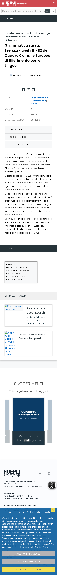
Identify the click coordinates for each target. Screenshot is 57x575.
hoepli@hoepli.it (31, 498)
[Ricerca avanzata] (53, 11)
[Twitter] (33, 89)
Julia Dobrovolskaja (38, 33)
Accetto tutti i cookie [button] (28, 569)
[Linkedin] (28, 89)
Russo (34, 103)
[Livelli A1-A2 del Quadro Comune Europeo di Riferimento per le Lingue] (11, 343)
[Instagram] (49, 473)
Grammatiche (38, 100)
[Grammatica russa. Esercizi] (14, 308)
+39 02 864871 (13, 498)
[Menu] (3, 3)
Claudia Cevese (14, 33)
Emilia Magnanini (16, 36)
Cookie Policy (41, 547)
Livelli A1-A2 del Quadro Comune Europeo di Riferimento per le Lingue (33, 338)
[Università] (23, 3)
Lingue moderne (39, 97)
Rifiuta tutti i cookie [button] (28, 561)
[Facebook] (23, 89)
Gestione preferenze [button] (28, 553)
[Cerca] (47, 11)
